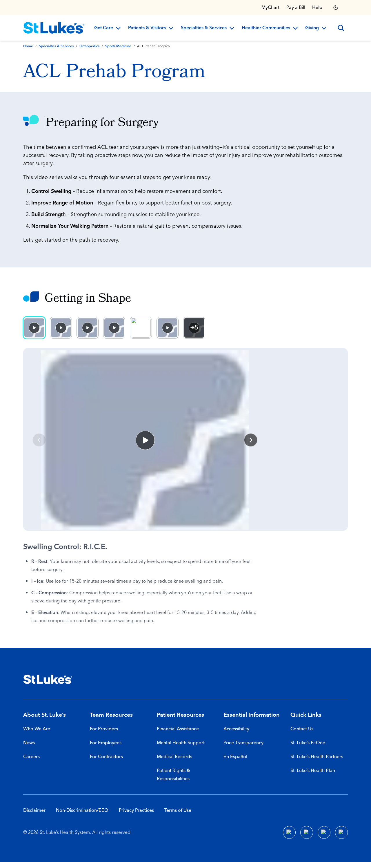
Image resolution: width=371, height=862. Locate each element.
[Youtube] (324, 832)
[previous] (39, 440)
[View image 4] (114, 328)
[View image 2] (61, 328)
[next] (250, 440)
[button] (145, 440)
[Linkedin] (306, 832)
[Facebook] (289, 832)
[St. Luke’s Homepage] (47, 679)
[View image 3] (88, 328)
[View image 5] (141, 328)
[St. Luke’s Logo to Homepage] (54, 28)
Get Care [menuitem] (103, 28)
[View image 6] (168, 328)
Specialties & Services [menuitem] (204, 28)
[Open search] (341, 28)
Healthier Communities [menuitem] (266, 28)
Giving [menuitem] (312, 28)
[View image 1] (34, 328)
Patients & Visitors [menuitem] (147, 28)
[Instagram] (341, 832)
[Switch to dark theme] (336, 7)
